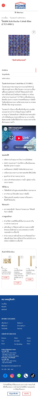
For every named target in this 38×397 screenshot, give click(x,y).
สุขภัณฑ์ (4, 309)
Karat (3, 343)
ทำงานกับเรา (21, 326)
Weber (16, 338)
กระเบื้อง (5, 18)
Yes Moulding (18, 344)
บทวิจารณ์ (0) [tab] (6, 78)
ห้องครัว (4, 306)
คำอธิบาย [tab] (5, 70)
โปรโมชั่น (4, 328)
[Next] (36, 271)
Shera (28, 343)
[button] (3, 5)
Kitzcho (4, 338)
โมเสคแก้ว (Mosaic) (17, 18)
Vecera (29, 341)
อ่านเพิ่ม (6, 277)
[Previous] (2, 271)
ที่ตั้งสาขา (4, 326)
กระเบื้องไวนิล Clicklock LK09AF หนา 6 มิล (30, 273)
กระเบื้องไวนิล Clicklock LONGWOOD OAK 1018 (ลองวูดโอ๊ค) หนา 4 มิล (19, 275)
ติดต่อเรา (20, 323)
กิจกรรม (19, 328)
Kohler (29, 338)
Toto (3, 341)
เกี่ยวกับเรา (5, 323)
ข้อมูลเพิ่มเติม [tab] (6, 74)
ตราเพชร (17, 341)
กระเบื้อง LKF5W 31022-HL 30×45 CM (6, 272)
